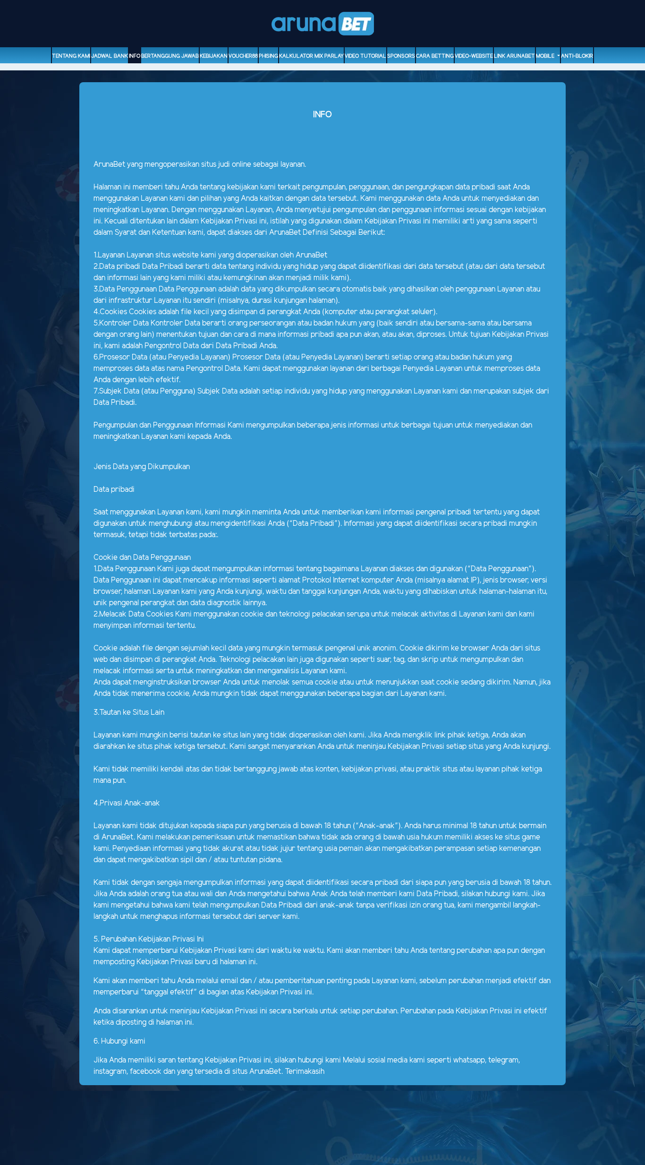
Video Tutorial (365, 56)
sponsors (401, 56)
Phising (268, 56)
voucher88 (243, 56)
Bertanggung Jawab (170, 56)
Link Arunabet (514, 56)
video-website (474, 56)
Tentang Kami (71, 56)
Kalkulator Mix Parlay (311, 56)
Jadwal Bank (109, 56)
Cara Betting (435, 56)
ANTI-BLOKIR (577, 56)
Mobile (546, 56)
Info (134, 56)
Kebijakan (214, 56)
